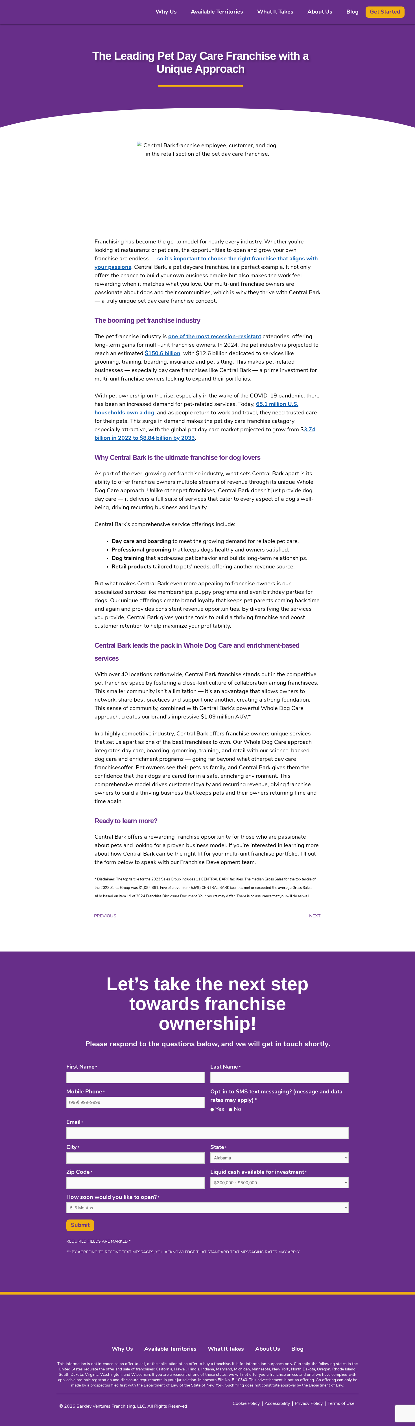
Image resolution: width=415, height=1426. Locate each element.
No (237, 1109)
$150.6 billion (162, 354)
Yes (219, 1109)
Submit (80, 1225)
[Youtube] (351, 1308)
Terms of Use (340, 1403)
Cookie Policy (246, 1403)
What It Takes (275, 12)
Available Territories (217, 12)
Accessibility (277, 1403)
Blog (352, 12)
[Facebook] (339, 1308)
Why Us (166, 12)
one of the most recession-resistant (214, 337)
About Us (319, 12)
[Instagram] (326, 1308)
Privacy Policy (309, 1403)
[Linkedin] (313, 1308)
